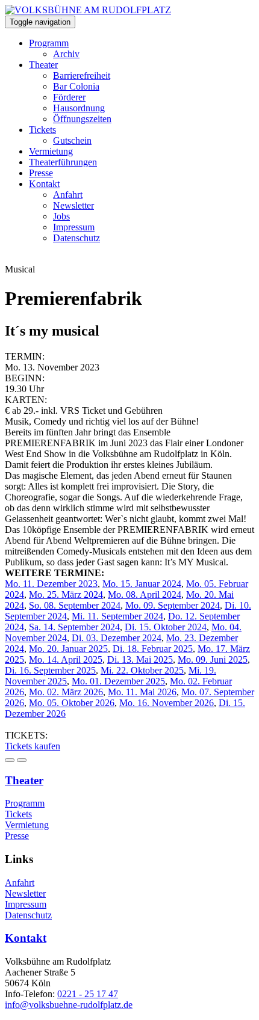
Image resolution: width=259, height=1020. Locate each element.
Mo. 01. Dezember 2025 (118, 681)
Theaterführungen (63, 162)
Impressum (74, 227)
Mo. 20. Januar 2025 (68, 649)
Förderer (69, 97)
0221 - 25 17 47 (87, 994)
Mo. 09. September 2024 (172, 605)
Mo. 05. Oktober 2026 (71, 703)
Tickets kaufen (32, 746)
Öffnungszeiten (82, 119)
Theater (43, 65)
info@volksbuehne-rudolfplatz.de (69, 1005)
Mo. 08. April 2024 (144, 594)
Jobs (61, 216)
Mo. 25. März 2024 (66, 594)
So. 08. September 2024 (74, 605)
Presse (41, 173)
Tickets (42, 129)
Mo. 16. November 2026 (166, 703)
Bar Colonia (76, 86)
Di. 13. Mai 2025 (140, 659)
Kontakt (44, 184)
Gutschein (72, 140)
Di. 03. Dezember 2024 (116, 638)
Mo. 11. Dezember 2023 (51, 584)
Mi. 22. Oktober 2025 (142, 670)
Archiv (66, 54)
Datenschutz (76, 238)
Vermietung (51, 151)
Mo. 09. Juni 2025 (213, 659)
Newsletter (73, 205)
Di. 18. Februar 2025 (153, 649)
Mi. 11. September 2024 (117, 616)
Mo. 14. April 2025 (65, 659)
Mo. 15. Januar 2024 (141, 584)
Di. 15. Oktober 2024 (166, 627)
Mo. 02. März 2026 (66, 692)
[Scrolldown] (9, 760)
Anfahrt (68, 194)
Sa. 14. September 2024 (74, 627)
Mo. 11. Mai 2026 (142, 692)
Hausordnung (79, 108)
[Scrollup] (22, 760)
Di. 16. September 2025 (50, 670)
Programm (49, 43)
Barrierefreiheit (81, 75)
